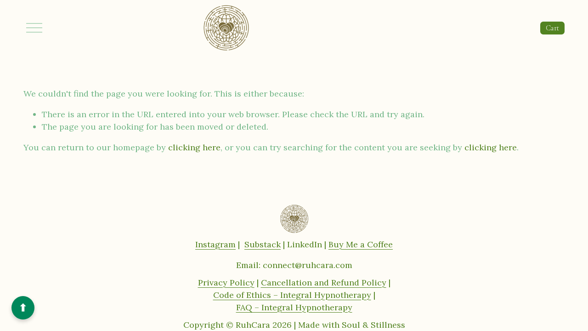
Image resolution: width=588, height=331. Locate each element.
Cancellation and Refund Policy (323, 282)
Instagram (215, 244)
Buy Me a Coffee (360, 244)
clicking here (194, 147)
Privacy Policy (226, 282)
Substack (262, 244)
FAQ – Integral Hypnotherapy (294, 307)
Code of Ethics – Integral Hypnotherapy (292, 295)
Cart (552, 28)
